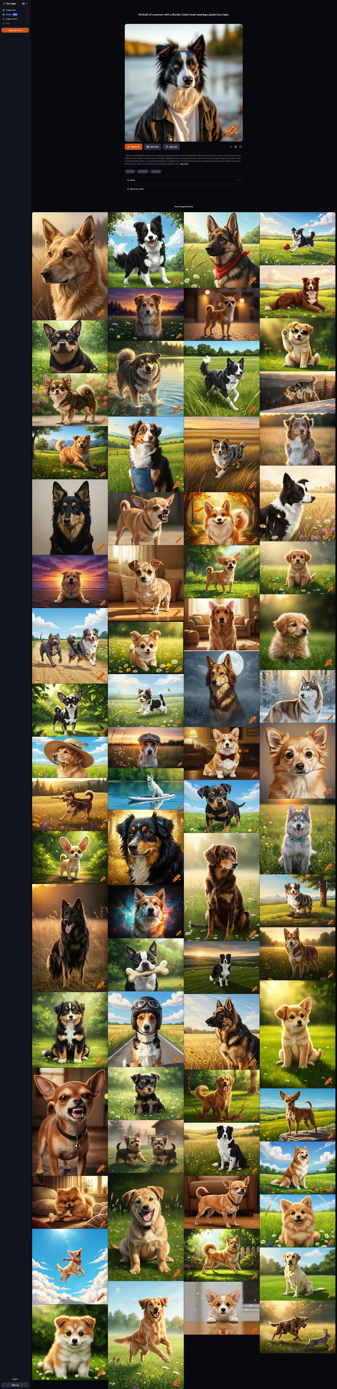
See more (184, 164)
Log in (15, 1379)
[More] (231, 146)
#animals (156, 171)
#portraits (143, 171)
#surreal (130, 171)
